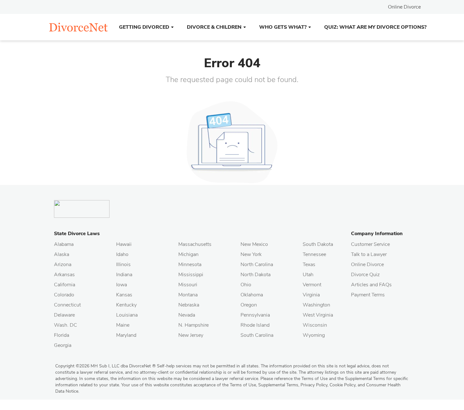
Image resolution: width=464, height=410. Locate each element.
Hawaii (124, 244)
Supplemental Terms (278, 385)
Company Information (377, 233)
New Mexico (254, 244)
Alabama (64, 244)
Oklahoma (252, 294)
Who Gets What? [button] (282, 27)
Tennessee (314, 254)
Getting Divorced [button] (144, 27)
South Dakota (318, 244)
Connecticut (67, 304)
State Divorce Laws (77, 233)
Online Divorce (404, 7)
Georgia (62, 345)
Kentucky (126, 304)
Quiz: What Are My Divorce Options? (375, 27)
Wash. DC (65, 325)
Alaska (61, 254)
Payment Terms (368, 294)
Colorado (64, 294)
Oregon (249, 304)
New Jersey (190, 335)
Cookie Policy (342, 385)
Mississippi (190, 274)
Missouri (187, 284)
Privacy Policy (313, 385)
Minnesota (189, 264)
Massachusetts (194, 244)
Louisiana (127, 315)
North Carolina (257, 264)
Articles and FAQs (371, 284)
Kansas (124, 294)
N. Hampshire (193, 325)
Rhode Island (255, 325)
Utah (308, 274)
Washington (316, 304)
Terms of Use (243, 385)
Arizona (62, 264)
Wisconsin (315, 325)
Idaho (122, 254)
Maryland (126, 335)
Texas (309, 264)
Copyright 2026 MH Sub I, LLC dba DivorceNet (105, 366)
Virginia (311, 294)
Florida (61, 335)
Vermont (312, 284)
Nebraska (188, 304)
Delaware (64, 315)
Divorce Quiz (365, 274)
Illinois (123, 264)
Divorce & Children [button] (214, 27)
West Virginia (318, 315)
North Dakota (256, 274)
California (64, 284)
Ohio (246, 284)
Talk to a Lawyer (369, 254)
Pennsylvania (255, 315)
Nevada (186, 315)
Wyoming (314, 335)
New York (251, 254)
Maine (122, 325)
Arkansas (64, 274)
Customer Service (370, 244)
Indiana (124, 274)
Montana (188, 294)
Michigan (188, 254)
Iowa (121, 284)
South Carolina (257, 335)
